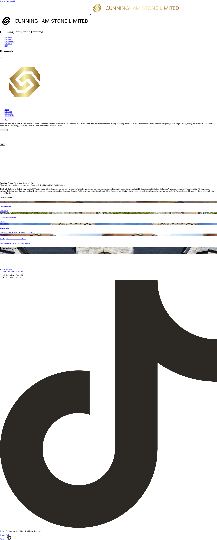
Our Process (9, 40)
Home (7, 110)
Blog (6, 46)
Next (2, 144)
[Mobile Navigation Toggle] (1, 57)
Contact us (8, 44)
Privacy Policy (5, 535)
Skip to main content (7, 1)
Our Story (8, 38)
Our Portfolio (9, 42)
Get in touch (4, 253)
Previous (4, 130)
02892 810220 (6, 269)
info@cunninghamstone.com (11, 271)
